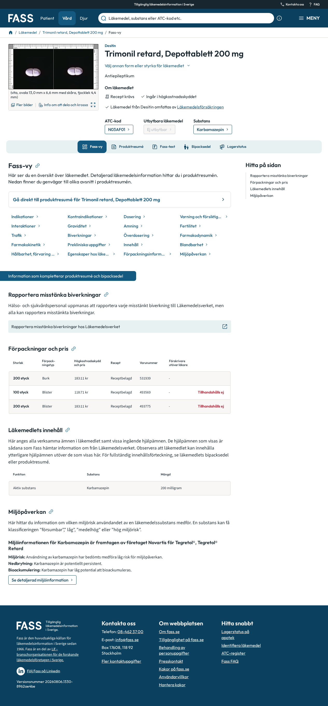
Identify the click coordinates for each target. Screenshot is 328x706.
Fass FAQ (230, 661)
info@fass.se (127, 639)
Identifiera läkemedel (241, 645)
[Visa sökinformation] (279, 18)
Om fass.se (169, 631)
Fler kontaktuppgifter (121, 661)
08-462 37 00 (130, 631)
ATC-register (233, 653)
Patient (47, 18)
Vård (67, 18)
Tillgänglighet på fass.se (181, 639)
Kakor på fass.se (174, 669)
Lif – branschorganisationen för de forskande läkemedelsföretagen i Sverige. (48, 655)
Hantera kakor (172, 684)
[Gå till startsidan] (20, 18)
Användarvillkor (174, 676)
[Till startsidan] (10, 32)
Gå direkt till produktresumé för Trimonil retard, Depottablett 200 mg (86, 200)
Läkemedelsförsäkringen (200, 106)
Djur (84, 18)
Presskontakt (171, 661)
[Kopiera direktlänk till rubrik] (37, 166)
